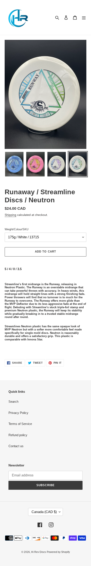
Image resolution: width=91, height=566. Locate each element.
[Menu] (83, 17)
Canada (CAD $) (44, 512)
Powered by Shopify (58, 552)
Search (13, 401)
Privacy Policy (18, 413)
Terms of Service (20, 424)
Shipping (10, 214)
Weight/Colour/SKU (16, 229)
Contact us (15, 446)
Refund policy (17, 435)
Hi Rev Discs (38, 552)
